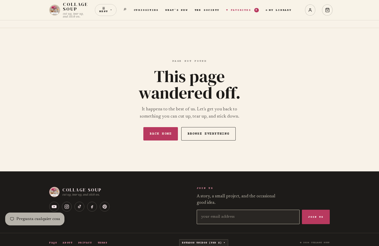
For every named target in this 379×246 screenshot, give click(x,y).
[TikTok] (79, 207)
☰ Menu (105, 10)
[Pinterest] (105, 207)
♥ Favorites (242, 10)
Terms (103, 243)
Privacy (85, 243)
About (67, 243)
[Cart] (327, 10)
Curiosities (146, 10)
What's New (176, 10)
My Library (280, 10)
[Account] (310, 10)
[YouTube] (54, 207)
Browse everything (208, 134)
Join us (316, 217)
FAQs (53, 243)
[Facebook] (92, 207)
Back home (161, 134)
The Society (207, 10)
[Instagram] (67, 207)
